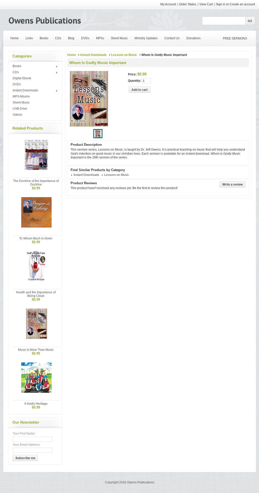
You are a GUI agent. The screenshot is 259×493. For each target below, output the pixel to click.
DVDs (17, 84)
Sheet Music (21, 102)
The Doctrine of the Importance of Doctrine (36, 182)
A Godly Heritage (36, 403)
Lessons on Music (124, 55)
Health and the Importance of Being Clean (36, 294)
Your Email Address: (26, 444)
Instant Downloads (25, 91)
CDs (16, 72)
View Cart (206, 4)
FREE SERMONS (235, 38)
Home (71, 55)
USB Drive (20, 108)
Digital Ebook (22, 78)
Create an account (242, 4)
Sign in (220, 4)
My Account (168, 4)
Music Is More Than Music (36, 350)
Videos (17, 114)
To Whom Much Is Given (35, 238)
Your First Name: (24, 433)
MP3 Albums (21, 96)
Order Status (187, 4)
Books (17, 66)
